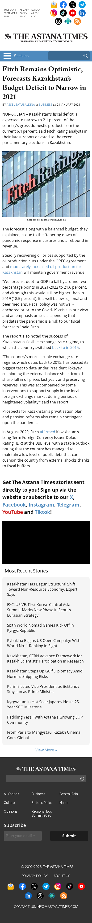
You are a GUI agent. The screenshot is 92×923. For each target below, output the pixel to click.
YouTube (12, 512)
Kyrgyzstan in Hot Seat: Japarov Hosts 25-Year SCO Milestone (43, 704)
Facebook (14, 504)
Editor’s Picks (42, 803)
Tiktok (42, 512)
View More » (46, 750)
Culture (9, 803)
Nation (64, 803)
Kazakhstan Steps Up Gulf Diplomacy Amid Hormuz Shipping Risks (45, 673)
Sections (21, 56)
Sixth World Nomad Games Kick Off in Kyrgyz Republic (40, 628)
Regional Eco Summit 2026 (42, 813)
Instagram (41, 504)
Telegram (68, 504)
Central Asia (68, 794)
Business (45, 105)
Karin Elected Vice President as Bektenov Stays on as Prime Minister (43, 689)
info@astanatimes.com (57, 907)
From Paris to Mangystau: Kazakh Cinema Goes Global (43, 735)
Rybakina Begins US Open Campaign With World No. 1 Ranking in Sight (43, 643)
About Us (62, 876)
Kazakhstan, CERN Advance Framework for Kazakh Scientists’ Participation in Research (45, 658)
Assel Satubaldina (21, 105)
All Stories (11, 794)
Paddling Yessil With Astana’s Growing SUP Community (45, 720)
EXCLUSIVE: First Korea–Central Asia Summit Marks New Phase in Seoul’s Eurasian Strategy (39, 610)
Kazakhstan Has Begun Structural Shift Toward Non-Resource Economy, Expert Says (42, 589)
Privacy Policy (35, 876)
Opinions (10, 811)
